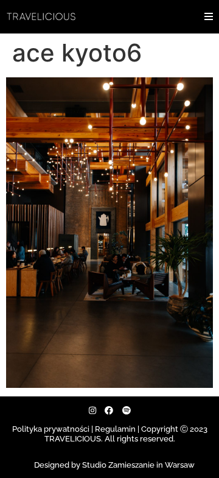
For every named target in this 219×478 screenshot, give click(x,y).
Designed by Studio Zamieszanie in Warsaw (114, 464)
